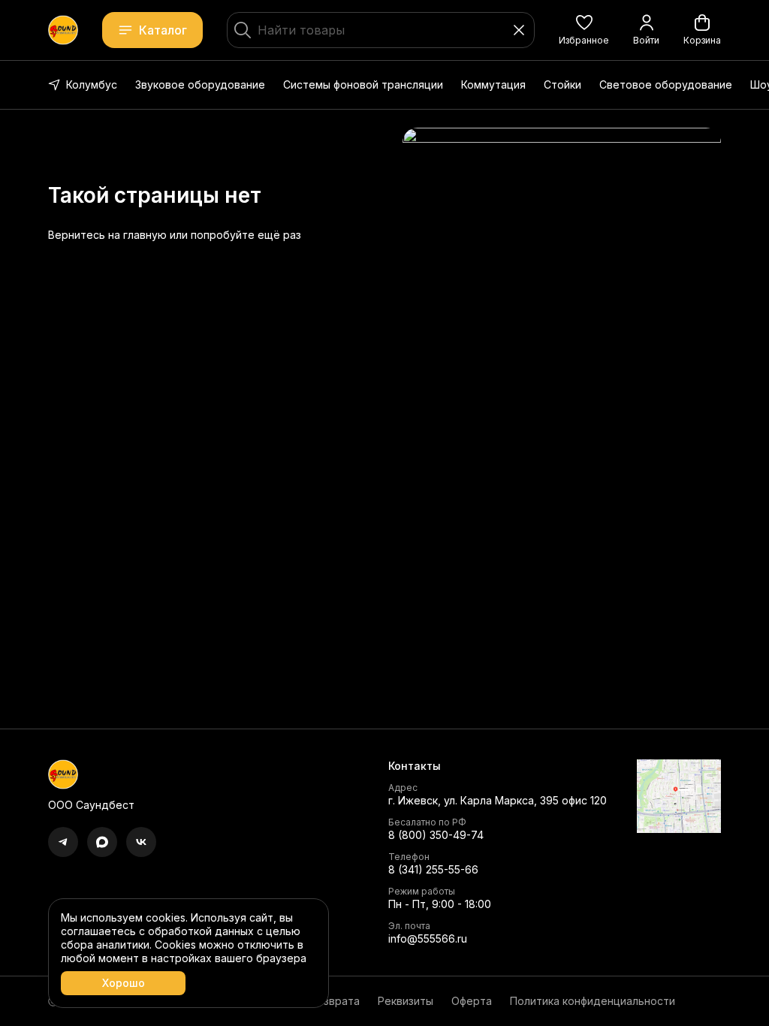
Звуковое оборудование (200, 84)
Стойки (562, 84)
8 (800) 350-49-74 (436, 834)
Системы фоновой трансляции (363, 84)
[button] (584, 30)
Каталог (163, 30)
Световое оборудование (665, 84)
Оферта (471, 1000)
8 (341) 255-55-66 (433, 869)
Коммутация (493, 84)
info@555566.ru (427, 938)
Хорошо (123, 982)
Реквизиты (405, 1000)
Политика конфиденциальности (592, 1000)
